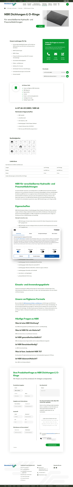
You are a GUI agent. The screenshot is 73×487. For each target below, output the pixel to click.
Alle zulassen (51, 256)
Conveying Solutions (25, 469)
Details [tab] (30, 233)
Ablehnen (21, 256)
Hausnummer (27, 414)
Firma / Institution (17, 403)
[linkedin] (54, 467)
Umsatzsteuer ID (27, 403)
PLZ (15, 419)
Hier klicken (49, 438)
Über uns (23, 480)
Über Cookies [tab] (54, 233)
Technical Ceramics (25, 478)
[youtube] (56, 467)
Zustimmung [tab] (18, 233)
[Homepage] (10, 4)
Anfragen (41, 26)
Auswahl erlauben (36, 256)
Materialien (20, 8)
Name (26, 393)
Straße (16, 414)
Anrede (16, 387)
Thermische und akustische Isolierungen (27, 472)
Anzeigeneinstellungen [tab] (42, 233)
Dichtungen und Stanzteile (12, 8)
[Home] (5, 8)
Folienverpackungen (25, 476)
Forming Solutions (25, 467)
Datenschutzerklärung (51, 433)
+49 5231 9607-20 (48, 58)
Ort (26, 419)
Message (42, 387)
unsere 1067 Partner (21, 238)
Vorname (16, 393)
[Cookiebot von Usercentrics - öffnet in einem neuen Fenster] (54, 230)
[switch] (30, 251)
